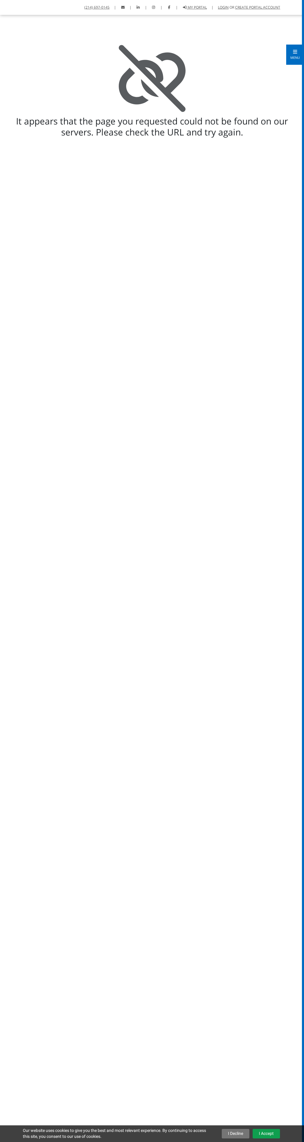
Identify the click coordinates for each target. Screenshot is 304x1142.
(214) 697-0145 (97, 7)
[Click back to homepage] (12, 6)
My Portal (197, 7)
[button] (295, 55)
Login (223, 7)
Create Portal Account (257, 7)
